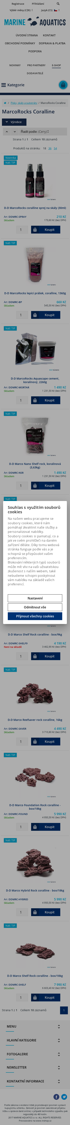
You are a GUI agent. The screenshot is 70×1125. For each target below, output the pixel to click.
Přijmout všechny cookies (35, 616)
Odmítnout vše (35, 607)
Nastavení (35, 598)
